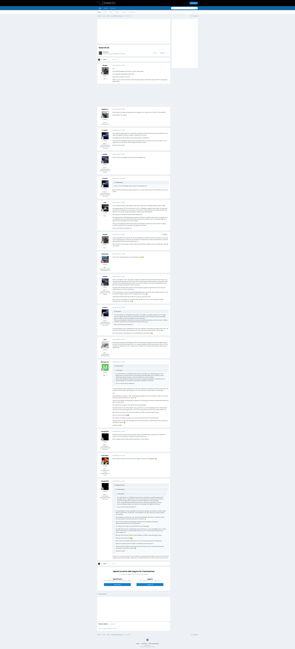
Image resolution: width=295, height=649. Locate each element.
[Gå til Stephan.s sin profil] (105, 114)
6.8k (106, 444)
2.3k (106, 122)
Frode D (105, 130)
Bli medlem (193, 3)
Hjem (100, 8)
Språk (137, 643)
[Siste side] (108, 60)
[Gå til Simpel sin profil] (100, 53)
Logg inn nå (150, 584)
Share (155, 53)
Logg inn (185, 3)
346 (106, 215)
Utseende (144, 643)
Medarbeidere (132, 12)
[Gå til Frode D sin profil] (105, 135)
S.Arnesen (104, 455)
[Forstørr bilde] (143, 257)
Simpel (106, 52)
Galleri (111, 12)
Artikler (105, 12)
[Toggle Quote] (114, 182)
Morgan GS (105, 362)
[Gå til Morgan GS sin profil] (105, 367)
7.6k (106, 469)
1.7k (106, 78)
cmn (104, 339)
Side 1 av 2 (114, 59)
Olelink (105, 154)
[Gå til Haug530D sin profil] (105, 436)
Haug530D (105, 431)
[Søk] (196, 8)
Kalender (124, 12)
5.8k (106, 143)
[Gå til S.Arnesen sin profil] (105, 460)
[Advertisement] (127, 31)
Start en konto (117, 584)
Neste (104, 59)
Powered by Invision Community (147, 646)
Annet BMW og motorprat (119, 53)
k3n (105, 202)
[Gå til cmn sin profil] (105, 344)
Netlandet (104, 254)
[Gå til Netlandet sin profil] (105, 259)
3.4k (106, 167)
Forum (99, 12)
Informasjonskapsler (154, 643)
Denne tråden (189, 8)
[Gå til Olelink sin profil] (105, 159)
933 (106, 352)
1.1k (106, 267)
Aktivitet (106, 8)
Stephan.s (104, 109)
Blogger (117, 12)
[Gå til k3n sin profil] (105, 207)
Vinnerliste (113, 8)
